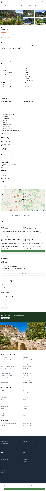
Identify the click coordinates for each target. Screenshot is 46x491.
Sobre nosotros (4, 441)
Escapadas (3, 454)
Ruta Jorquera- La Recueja (6, 373)
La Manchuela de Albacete (28, 425)
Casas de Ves (25, 392)
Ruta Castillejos (26, 368)
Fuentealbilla (25, 413)
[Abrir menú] (44, 2)
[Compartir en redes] (42, 2)
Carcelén (25, 399)
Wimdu (2, 472)
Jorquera (25, 408)
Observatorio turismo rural (6, 445)
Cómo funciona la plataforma (29, 463)
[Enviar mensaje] (2, 489)
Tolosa (2, 390)
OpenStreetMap (42, 210)
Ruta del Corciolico (4, 361)
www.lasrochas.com (5, 54)
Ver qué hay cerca (5, 31)
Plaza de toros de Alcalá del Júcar (7, 366)
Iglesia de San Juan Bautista (6, 375)
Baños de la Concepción (27, 373)
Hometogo (3, 470)
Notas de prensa (4, 443)
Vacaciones (3, 457)
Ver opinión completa (5, 236)
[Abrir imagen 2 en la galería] (28, 13)
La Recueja (3, 404)
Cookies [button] (25, 459)
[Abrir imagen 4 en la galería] (28, 21)
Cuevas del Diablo (4, 364)
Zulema (2, 392)
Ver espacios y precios (24, 488)
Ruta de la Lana (4, 427)
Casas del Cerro (4, 397)
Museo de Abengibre (27, 380)
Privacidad (25, 457)
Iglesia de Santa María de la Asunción (8, 377)
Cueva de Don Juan (5, 382)
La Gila (24, 390)
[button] (21, 201)
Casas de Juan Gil (4, 406)
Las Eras (24, 394)
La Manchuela (3, 425)
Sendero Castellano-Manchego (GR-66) (8, 423)
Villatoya (2, 408)
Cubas (24, 415)
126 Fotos (43, 23)
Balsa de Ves (3, 410)
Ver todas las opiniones (23, 250)
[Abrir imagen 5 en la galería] (40, 21)
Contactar (3, 448)
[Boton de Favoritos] (43, 12)
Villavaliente (25, 404)
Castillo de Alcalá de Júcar (28, 359)
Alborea (2, 399)
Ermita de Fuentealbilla (27, 382)
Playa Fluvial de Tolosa (5, 357)
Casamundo (3, 474)
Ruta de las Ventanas (5, 380)
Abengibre (3, 413)
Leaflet (34, 210)
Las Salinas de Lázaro (27, 366)
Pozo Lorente (3, 415)
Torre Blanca (25, 377)
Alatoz (2, 401)
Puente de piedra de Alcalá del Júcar (30, 364)
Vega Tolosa (25, 375)
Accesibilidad (26, 461)
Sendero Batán (26, 357)
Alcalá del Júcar (4, 394)
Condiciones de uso (27, 454)
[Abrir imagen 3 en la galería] (40, 13)
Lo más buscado (4, 459)
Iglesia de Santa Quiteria (27, 361)
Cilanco (24, 410)
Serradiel (25, 401)
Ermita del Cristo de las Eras (6, 368)
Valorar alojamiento (23, 253)
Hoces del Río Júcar (27, 423)
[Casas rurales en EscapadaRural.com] (5, 2)
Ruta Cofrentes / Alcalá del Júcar (7, 359)
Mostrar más (3, 51)
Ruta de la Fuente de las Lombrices (29, 370)
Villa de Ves (25, 397)
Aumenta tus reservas (28, 441)
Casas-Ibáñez (26, 406)
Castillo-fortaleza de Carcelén (7, 370)
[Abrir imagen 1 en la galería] (11, 17)
